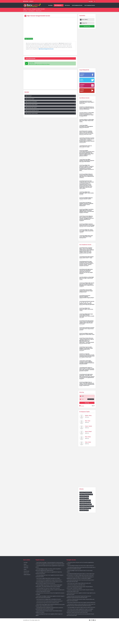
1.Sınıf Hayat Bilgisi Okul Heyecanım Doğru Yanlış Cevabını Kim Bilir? (86, 193)
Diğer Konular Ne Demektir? (31, 101)
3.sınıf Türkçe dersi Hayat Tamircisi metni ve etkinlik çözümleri (47, 602)
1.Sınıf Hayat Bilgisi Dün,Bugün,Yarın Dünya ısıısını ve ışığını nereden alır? (80, 565)
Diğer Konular (38, 10)
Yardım (25, 569)
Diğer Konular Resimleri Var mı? (32, 110)
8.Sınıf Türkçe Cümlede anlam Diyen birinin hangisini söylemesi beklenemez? (81, 602)
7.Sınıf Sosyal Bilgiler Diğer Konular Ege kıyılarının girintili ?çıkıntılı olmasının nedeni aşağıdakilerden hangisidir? (86, 284)
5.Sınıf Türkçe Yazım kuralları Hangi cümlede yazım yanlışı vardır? (79, 583)
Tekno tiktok (88, 442)
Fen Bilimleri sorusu (83, 502)
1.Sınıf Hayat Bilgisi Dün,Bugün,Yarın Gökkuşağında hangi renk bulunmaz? (86, 126)
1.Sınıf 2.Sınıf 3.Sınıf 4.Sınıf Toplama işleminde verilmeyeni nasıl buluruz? (49, 601)
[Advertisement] (50, 27)
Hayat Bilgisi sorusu (83, 508)
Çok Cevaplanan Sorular (77, 5)
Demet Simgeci (88, 431)
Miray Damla (88, 436)
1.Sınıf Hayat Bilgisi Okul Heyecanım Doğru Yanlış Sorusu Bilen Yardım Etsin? (81, 607)
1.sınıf (87, 510)
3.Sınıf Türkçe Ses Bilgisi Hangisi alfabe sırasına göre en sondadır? (48, 578)
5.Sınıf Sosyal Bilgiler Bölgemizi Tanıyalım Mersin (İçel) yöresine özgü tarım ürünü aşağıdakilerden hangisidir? (86, 176)
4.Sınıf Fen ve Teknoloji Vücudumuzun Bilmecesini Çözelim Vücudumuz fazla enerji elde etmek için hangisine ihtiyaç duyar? (86, 355)
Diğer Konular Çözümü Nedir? (31, 113)
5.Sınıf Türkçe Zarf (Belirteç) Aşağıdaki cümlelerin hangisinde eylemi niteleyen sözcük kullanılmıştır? (86, 204)
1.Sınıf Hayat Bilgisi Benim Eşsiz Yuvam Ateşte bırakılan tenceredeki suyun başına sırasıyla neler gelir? (86, 315)
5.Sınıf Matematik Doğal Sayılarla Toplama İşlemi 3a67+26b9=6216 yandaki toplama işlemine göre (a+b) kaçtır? (86, 322)
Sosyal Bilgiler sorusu (83, 506)
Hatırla (82, 406)
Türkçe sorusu (86, 494)
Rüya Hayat (87, 420)
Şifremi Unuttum (90, 399)
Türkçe (81, 494)
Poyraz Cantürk (88, 426)
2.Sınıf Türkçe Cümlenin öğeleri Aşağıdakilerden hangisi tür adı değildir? (80, 609)
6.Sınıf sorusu (82, 510)
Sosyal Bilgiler (88, 504)
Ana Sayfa (50, 5)
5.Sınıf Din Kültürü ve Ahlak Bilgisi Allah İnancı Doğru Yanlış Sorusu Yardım (86, 120)
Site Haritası (26, 565)
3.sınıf (89, 502)
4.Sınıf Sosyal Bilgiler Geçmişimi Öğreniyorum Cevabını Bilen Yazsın (86, 334)
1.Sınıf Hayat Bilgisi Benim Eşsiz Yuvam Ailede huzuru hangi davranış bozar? (86, 236)
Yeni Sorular (67, 5)
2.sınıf (87, 498)
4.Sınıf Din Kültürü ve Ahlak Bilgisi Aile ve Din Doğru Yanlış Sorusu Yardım (86, 278)
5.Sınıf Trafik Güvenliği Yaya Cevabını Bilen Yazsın (76, 584)
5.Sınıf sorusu (82, 498)
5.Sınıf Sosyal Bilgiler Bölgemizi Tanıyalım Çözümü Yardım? (86, 198)
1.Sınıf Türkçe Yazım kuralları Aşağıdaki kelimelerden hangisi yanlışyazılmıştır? (86, 290)
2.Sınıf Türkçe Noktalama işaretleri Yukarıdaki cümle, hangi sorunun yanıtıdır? (86, 328)
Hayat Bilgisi (91, 506)
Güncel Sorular (26, 571)
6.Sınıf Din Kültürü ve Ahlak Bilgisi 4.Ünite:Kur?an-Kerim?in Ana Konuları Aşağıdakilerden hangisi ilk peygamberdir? (86, 114)
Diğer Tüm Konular (28, 38)
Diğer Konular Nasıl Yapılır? (31, 107)
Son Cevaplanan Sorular (90, 5)
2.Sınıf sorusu (82, 500)
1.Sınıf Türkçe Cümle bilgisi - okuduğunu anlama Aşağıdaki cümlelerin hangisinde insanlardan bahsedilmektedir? (86, 362)
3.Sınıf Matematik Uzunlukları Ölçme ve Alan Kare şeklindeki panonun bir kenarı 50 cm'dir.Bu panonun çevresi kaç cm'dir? (86, 132)
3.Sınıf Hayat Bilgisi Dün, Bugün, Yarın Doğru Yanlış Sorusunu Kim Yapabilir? (86, 230)
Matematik (82, 492)
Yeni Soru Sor (87, 26)
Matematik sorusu (88, 492)
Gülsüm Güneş (88, 415)
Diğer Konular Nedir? (29, 98)
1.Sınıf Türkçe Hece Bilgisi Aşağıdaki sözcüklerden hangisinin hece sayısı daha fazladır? (86, 160)
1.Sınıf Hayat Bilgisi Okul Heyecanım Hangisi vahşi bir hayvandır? (48, 588)
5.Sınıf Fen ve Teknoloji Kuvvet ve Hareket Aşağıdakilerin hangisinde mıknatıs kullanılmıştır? (86, 108)
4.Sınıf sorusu (82, 496)
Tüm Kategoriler (58, 5)
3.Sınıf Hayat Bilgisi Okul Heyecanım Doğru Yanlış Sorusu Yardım (86, 309)
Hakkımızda (26, 567)
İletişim (25, 564)
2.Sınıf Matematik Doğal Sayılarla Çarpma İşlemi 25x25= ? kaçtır (86, 257)
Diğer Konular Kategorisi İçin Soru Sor (46, 48)
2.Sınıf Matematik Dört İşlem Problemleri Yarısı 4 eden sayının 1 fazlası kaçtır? (86, 102)
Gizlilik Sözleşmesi (27, 574)
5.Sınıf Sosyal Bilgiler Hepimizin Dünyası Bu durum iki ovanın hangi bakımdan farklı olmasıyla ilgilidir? (86, 225)
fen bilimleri (88, 500)
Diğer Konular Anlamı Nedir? (31, 104)
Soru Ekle (91, 1)
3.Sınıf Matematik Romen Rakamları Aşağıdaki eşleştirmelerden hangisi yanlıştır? (86, 296)
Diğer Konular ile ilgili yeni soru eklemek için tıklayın (39, 64)
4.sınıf (91, 494)
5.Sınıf (87, 496)
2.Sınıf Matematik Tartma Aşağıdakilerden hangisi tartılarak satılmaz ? (49, 580)
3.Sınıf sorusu (82, 504)
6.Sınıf (89, 508)
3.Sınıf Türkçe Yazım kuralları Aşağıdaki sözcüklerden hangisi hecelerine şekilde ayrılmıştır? (86, 348)
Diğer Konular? (28, 95)
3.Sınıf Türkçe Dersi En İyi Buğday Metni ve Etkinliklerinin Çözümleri (48, 599)
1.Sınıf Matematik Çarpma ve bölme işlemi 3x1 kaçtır (85, 146)
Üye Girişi (26, 1)
